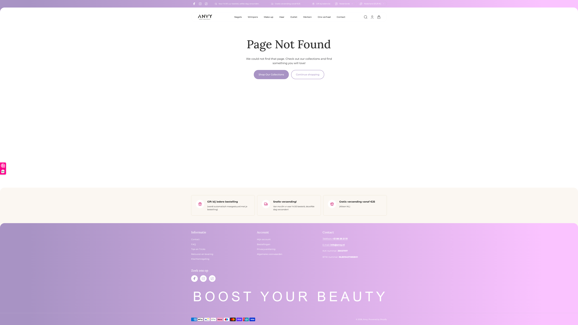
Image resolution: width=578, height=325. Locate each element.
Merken (307, 17)
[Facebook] (194, 4)
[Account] (372, 17)
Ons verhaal (324, 17)
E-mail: (334, 244)
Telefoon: (335, 238)
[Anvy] (204, 17)
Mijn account (264, 239)
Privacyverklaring (266, 249)
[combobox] (344, 3)
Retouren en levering (202, 254)
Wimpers (253, 17)
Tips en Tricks (198, 249)
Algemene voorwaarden (269, 254)
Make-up (268, 17)
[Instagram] (200, 4)
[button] (365, 17)
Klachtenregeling (200, 259)
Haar (281, 17)
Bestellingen (263, 244)
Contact (341, 17)
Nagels (238, 17)
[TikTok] (206, 4)
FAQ (193, 244)
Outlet (293, 17)
